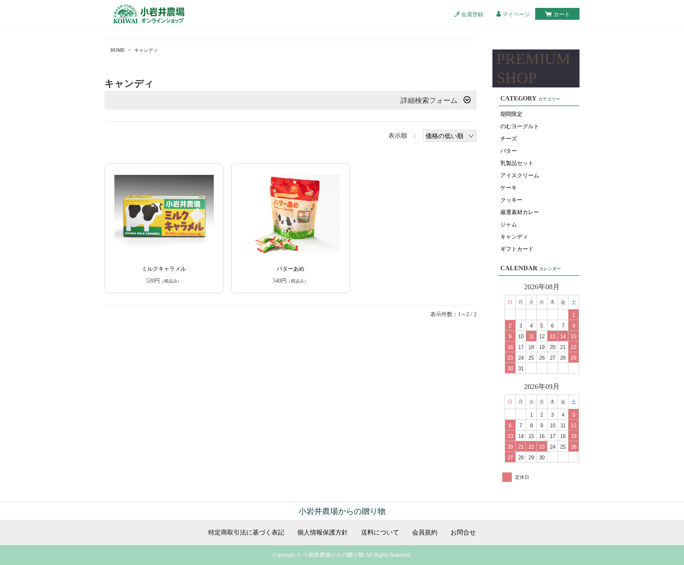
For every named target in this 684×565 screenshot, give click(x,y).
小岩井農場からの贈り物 (342, 511)
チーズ (508, 139)
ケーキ (508, 188)
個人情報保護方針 (322, 532)
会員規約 (424, 532)
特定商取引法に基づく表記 (246, 532)
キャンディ (514, 237)
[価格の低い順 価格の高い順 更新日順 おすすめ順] (450, 136)
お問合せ (463, 532)
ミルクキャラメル (164, 269)
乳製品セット (517, 163)
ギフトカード (517, 249)
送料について (380, 532)
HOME (117, 50)
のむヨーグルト (519, 126)
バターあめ (290, 269)
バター (508, 151)
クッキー (511, 200)
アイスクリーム (519, 175)
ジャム (508, 225)
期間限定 (511, 114)
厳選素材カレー (519, 212)
